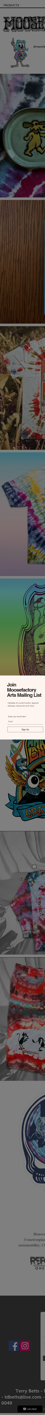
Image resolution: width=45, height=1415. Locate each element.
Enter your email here (17, 716)
